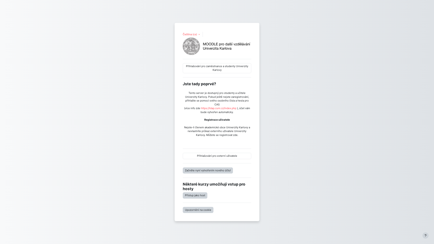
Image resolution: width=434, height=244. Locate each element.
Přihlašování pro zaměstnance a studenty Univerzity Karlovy (217, 68)
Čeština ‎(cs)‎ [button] (190, 34)
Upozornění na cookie (198, 209)
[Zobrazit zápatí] (425, 235)
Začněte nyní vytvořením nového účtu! (208, 170)
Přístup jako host (195, 195)
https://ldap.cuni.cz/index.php (218, 108)
